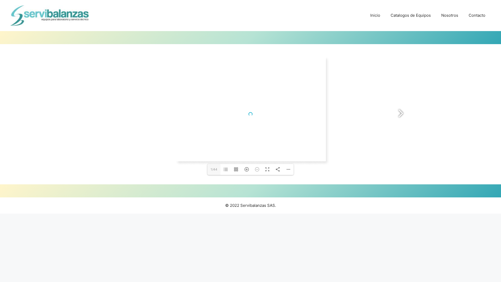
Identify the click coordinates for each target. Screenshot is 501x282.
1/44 (214, 169)
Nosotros (449, 15)
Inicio (375, 15)
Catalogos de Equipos (411, 15)
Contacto (477, 15)
